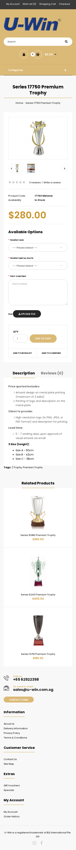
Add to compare (51, 353)
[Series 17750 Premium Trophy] (38, 138)
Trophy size (17, 240)
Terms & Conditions (15, 737)
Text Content (18, 276)
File (10, 314)
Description (24, 373)
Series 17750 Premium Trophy (42, 103)
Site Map (9, 764)
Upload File (27, 314)
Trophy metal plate (21, 258)
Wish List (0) (29, 4)
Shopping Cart (47, 4)
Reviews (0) (52, 373)
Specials (9, 790)
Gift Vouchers (12, 785)
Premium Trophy (33, 467)
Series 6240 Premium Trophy (38, 594)
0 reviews (35, 182)
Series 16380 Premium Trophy (38, 535)
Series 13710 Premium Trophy (38, 654)
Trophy (17, 467)
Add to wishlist (22, 353)
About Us (9, 724)
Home (19, 103)
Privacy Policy (12, 733)
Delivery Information (16, 728)
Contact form (18, 699)
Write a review (52, 182)
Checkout (64, 4)
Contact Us (10, 759)
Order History (12, 816)
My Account (13, 4)
